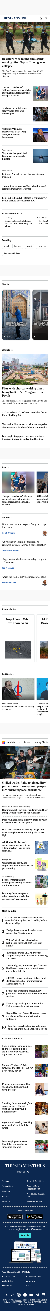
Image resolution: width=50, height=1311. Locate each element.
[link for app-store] (15, 1216)
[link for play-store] (34, 1216)
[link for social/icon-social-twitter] (6, 1295)
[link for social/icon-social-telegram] (37, 1295)
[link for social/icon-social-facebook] (25, 1295)
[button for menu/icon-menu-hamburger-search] (46, 18)
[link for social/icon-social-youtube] (31, 1295)
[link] (15, 18)
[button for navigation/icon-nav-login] (41, 18)
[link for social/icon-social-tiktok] (13, 1295)
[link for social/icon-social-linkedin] (43, 1295)
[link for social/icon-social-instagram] (19, 1295)
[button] (41, 18)
